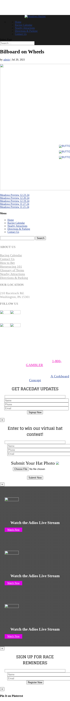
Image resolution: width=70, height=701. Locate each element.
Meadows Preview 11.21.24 (14, 207)
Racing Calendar (23, 25)
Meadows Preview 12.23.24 (14, 195)
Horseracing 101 (11, 266)
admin (6, 59)
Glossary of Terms (12, 270)
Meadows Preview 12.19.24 (14, 201)
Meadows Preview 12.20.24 (14, 198)
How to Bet (7, 263)
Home (18, 22)
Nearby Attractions (25, 28)
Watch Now (13, 529)
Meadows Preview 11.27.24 (14, 204)
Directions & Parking (26, 31)
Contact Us (21, 34)
